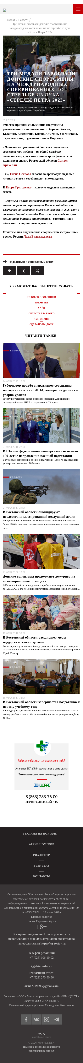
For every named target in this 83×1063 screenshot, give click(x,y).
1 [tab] (41, 336)
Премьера (41, 302)
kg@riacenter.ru (41, 966)
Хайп (41, 308)
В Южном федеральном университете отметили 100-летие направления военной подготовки (40, 453)
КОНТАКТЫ (41, 876)
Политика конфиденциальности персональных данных (41, 1048)
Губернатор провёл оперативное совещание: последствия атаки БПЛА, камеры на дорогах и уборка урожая (40, 390)
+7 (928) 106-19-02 (42, 957)
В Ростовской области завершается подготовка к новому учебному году (41, 704)
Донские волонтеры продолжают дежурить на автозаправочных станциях (39, 578)
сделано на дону (41, 324)
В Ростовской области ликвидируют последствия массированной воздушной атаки (39, 514)
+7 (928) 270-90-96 (42, 977)
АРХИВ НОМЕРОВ (41, 844)
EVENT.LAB (41, 865)
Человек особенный (41, 297)
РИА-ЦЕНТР (41, 855)
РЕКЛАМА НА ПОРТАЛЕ (40, 833)
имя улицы (41, 319)
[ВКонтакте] (9, 270)
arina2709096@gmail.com (41, 986)
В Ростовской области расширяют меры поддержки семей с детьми (34, 639)
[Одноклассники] (23, 270)
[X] (37, 270)
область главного (42, 313)
